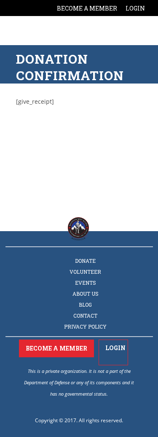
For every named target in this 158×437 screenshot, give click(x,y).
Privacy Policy (85, 326)
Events (85, 282)
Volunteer (85, 271)
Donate (85, 260)
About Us (85, 293)
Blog (85, 304)
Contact (85, 315)
